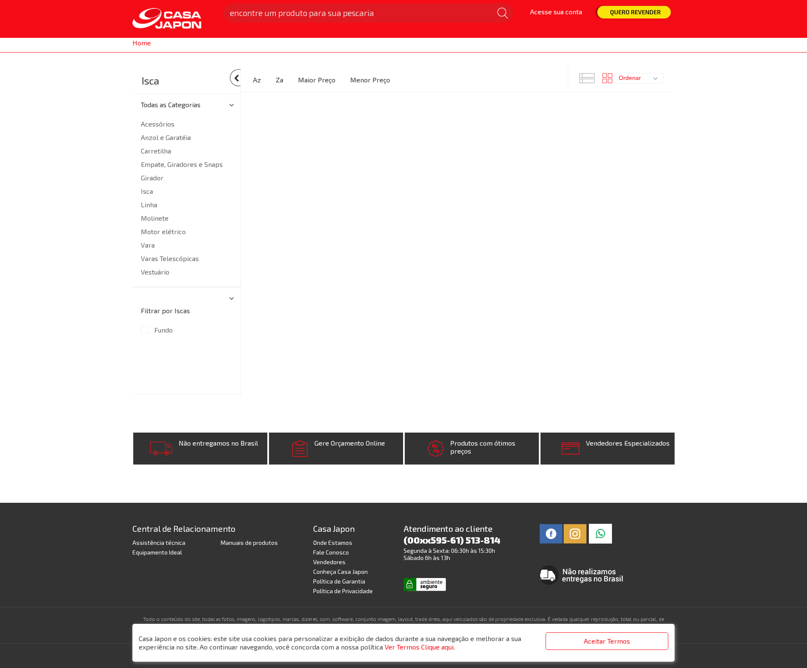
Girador (152, 178)
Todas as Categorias (170, 104)
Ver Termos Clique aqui (419, 647)
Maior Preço (316, 80)
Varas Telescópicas (170, 258)
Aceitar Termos (607, 641)
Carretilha (156, 151)
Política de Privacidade (343, 590)
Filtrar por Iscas (165, 310)
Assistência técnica (158, 542)
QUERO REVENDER (635, 12)
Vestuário (155, 272)
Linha (149, 205)
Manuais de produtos (249, 542)
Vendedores (329, 561)
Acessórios (157, 124)
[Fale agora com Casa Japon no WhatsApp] (600, 532)
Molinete (155, 218)
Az (257, 80)
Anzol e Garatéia (166, 137)
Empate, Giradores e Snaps (182, 164)
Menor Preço (370, 80)
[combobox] (639, 78)
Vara (148, 245)
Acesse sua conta (556, 12)
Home (141, 43)
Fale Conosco (331, 552)
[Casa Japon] (172, 19)
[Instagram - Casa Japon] (575, 532)
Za (279, 80)
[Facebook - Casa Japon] (551, 532)
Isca (150, 80)
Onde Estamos (332, 542)
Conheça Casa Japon (340, 571)
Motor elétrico (163, 231)
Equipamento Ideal (157, 552)
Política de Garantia (339, 581)
